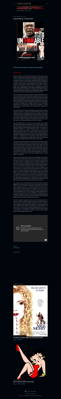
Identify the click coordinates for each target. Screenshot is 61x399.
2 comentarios (20, 339)
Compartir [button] (15, 246)
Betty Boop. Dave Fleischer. (23, 382)
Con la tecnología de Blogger (31, 391)
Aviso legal (27, 10)
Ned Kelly (32, 78)
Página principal (21, 10)
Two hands (16, 78)
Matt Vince (34, 393)
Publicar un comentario (21, 383)
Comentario (18, 247)
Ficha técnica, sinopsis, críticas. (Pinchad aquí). (27, 67)
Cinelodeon (24, 3)
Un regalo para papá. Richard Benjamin (28, 337)
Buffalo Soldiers (24, 78)
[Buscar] (47, 3)
